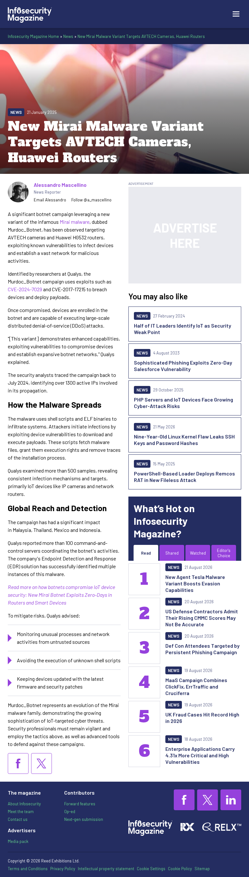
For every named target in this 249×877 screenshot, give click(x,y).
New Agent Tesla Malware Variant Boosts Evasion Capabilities (195, 583)
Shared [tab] (172, 553)
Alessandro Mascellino (60, 185)
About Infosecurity (24, 803)
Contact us (18, 819)
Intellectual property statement (106, 868)
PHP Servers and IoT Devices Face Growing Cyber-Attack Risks (183, 402)
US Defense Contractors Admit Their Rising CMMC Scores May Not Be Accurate (201, 617)
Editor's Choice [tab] (224, 553)
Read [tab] (146, 553)
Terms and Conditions (28, 868)
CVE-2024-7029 (25, 289)
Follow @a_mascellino (91, 199)
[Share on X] (41, 763)
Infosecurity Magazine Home (33, 36)
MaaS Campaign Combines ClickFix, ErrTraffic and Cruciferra (196, 686)
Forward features (79, 803)
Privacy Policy (62, 868)
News (68, 36)
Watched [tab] (198, 553)
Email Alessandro (50, 199)
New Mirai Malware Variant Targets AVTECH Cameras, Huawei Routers (141, 36)
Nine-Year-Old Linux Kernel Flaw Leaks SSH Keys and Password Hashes (184, 439)
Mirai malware (74, 222)
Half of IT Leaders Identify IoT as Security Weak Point (182, 328)
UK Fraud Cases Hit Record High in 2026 (202, 717)
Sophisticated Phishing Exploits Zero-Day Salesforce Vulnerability (183, 365)
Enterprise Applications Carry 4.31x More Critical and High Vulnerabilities (200, 755)
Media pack (18, 841)
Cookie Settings (151, 868)
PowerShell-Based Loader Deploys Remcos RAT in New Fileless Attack (184, 476)
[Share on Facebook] (18, 763)
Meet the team (21, 811)
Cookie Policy (180, 868)
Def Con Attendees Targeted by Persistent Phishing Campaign (202, 649)
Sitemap (202, 868)
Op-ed (69, 811)
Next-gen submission (83, 819)
